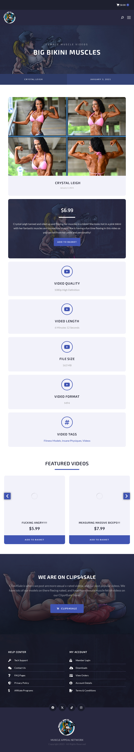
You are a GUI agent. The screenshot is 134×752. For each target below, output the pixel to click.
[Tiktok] (72, 708)
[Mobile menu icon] (129, 18)
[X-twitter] (62, 708)
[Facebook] (53, 708)
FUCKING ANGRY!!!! (34, 522)
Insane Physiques (72, 440)
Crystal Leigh (33, 79)
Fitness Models (52, 440)
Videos (86, 440)
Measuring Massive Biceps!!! (99, 522)
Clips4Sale (69, 608)
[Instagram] (81, 708)
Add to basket (67, 242)
